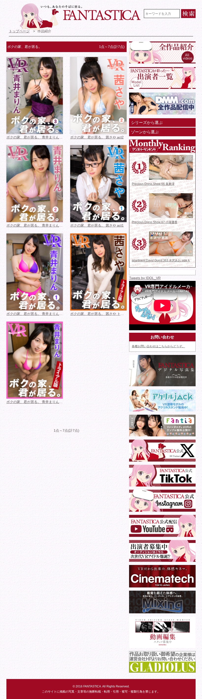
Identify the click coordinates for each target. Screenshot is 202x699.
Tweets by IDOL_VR (145, 278)
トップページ (19, 31)
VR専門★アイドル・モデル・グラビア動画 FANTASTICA (80, 16)
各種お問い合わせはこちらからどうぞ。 (158, 346)
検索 (188, 13)
